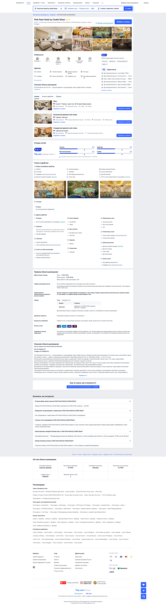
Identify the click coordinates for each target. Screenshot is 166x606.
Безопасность (79, 568)
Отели (28, 3)
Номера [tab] (36, 96)
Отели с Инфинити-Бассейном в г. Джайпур (45, 525)
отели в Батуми (113, 539)
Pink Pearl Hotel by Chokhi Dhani (49, 19)
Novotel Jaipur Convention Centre (74, 495)
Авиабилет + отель (39, 3)
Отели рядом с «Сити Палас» (41, 512)
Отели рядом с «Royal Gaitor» (41, 505)
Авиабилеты (20, 3)
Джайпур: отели (108, 454)
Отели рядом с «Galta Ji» (118, 505)
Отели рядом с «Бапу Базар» (58, 505)
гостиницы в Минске (38, 535)
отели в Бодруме (46, 542)
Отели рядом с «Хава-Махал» (63, 508)
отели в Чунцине (69, 535)
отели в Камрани (50, 535)
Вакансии (56, 562)
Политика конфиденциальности (62, 568)
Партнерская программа (82, 562)
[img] (53, 39)
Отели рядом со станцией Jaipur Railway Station (93, 512)
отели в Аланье (68, 532)
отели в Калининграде (47, 539)
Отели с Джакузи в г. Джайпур (65, 522)
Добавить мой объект (81, 565)
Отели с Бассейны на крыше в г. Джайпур (44, 522)
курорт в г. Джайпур (38, 518)
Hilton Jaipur (98, 491)
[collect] (143, 584)
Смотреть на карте (106, 90)
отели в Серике (48, 532)
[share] (143, 590)
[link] (130, 2)
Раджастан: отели (97, 454)
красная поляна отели (87, 539)
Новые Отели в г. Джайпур (87, 518)
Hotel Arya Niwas (70, 491)
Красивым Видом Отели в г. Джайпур (69, 518)
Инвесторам (78, 556)
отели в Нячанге (68, 542)
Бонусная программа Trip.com (83, 559)
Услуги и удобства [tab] (47, 96)
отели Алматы (37, 542)
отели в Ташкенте (58, 542)
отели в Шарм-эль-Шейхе (103, 532)
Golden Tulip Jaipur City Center (92, 495)
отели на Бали (78, 542)
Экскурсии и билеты (64, 3)
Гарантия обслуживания (39, 559)
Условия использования (60, 565)
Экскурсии (96, 3)
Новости (56, 559)
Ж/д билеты (51, 3)
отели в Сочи (36, 539)
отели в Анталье (78, 532)
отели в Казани (76, 539)
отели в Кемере (58, 532)
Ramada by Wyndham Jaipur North (55, 491)
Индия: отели (87, 454)
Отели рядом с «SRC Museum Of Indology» (79, 505)
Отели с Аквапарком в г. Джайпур (111, 522)
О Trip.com (57, 556)
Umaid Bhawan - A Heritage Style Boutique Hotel (46, 498)
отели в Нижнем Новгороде (63, 539)
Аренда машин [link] (77, 3)
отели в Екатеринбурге (101, 539)
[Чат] (143, 596)
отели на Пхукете (80, 535)
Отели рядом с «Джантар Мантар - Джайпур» (84, 508)
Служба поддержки (38, 556)
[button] (103, 3)
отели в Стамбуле (38, 532)
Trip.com (74, 454)
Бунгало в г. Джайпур (51, 518)
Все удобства (38, 80)
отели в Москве (118, 535)
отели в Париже (126, 532)
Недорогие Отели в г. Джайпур (105, 518)
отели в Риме (59, 535)
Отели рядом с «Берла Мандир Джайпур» (110, 508)
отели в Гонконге (123, 539)
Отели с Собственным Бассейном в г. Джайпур (88, 522)
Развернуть (37, 89)
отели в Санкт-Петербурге (105, 535)
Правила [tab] (58, 96)
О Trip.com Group (58, 571)
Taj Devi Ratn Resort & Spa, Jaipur (85, 491)
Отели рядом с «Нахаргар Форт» (101, 505)
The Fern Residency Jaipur (109, 495)
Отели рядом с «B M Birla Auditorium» (43, 508)
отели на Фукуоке (91, 535)
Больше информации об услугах (41, 562)
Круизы (87, 3)
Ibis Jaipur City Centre (38, 491)
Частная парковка (73, 169)
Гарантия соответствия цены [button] (105, 23)
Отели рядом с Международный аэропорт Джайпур (64, 512)
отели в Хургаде (115, 532)
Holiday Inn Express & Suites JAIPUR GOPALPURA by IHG (48, 495)
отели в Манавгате (89, 532)
